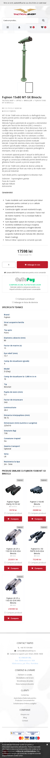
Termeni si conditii (25, 675)
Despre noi (25, 714)
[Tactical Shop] (24, 12)
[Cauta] (43, 20)
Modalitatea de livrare (25, 678)
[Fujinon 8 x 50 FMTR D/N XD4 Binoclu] (37, 537)
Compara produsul (25, 299)
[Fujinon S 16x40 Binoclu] (37, 489)
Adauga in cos (33, 264)
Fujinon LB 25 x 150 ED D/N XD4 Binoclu (13, 551)
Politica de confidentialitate (26, 751)
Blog (25, 717)
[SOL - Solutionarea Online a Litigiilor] (33, 733)
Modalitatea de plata (25, 681)
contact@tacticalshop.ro (26, 651)
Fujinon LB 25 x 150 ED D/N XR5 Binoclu (13, 600)
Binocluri (28, 100)
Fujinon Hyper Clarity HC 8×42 (13, 502)
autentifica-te (19, 3)
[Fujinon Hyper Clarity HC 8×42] (13, 489)
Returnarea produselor (25, 684)
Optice (18, 100)
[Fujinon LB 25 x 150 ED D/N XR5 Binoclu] (13, 586)
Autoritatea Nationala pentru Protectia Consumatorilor (25, 699)
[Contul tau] (19, 27)
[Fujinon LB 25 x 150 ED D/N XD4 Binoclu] (13, 537)
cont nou (42, 3)
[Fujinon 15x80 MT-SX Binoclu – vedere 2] (25, 59)
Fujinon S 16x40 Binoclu (37, 502)
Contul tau (25, 695)
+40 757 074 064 (26, 647)
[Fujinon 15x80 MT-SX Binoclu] (20, 87)
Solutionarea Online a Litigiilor (25, 703)
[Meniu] (7, 27)
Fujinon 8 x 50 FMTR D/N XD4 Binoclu (37, 551)
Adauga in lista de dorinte (26, 302)
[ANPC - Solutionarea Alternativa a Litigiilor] (17, 733)
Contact (25, 720)
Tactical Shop (8, 100)
